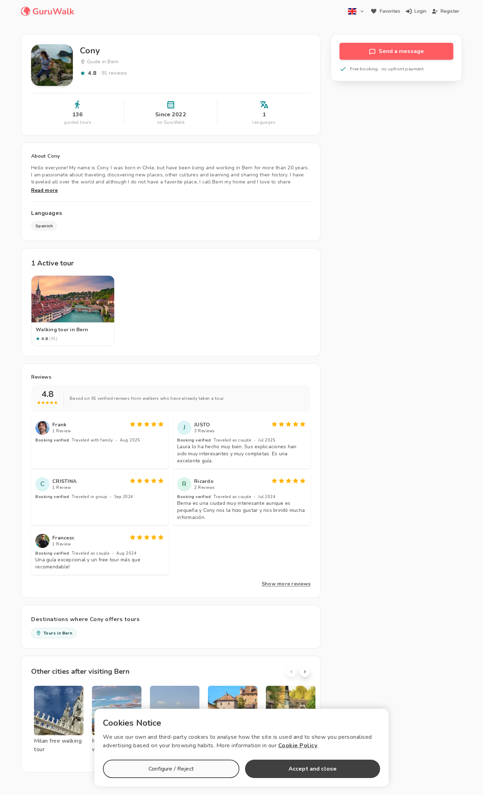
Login (420, 11)
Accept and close (313, 769)
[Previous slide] (291, 671)
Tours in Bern (57, 633)
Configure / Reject (171, 769)
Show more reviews (286, 583)
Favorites (390, 11)
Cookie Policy (298, 745)
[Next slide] (304, 671)
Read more (44, 190)
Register (450, 11)
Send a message (401, 51)
